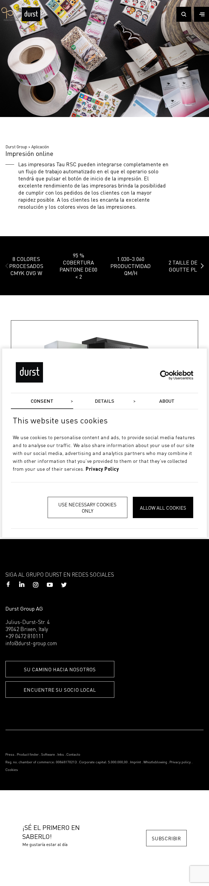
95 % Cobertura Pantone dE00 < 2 (78, 266)
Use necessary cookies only (87, 507)
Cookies (11, 770)
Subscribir (166, 838)
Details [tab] (105, 401)
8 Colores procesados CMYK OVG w (26, 265)
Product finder (28, 754)
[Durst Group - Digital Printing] (31, 19)
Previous (7, 266)
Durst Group (16, 146)
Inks (60, 754)
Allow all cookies (163, 507)
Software (48, 754)
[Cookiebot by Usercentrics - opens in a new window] (169, 375)
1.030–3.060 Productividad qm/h (130, 265)
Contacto (73, 754)
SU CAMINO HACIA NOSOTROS (60, 669)
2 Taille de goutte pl (183, 266)
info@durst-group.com (31, 644)
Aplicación (40, 146)
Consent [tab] (42, 401)
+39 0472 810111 (24, 636)
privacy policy (102, 469)
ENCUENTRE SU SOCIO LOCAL (60, 690)
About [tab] (167, 401)
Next (202, 266)
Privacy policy (180, 762)
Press (9, 754)
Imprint (135, 762)
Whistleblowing (155, 762)
